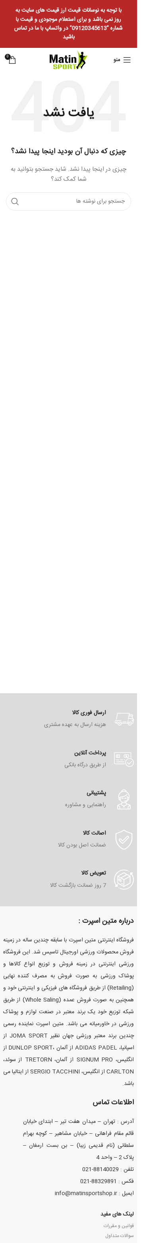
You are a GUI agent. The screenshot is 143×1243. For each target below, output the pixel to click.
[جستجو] (15, 201)
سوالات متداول (119, 1236)
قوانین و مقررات (119, 1226)
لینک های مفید (117, 1214)
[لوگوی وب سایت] (68, 60)
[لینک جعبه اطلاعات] (68, 719)
